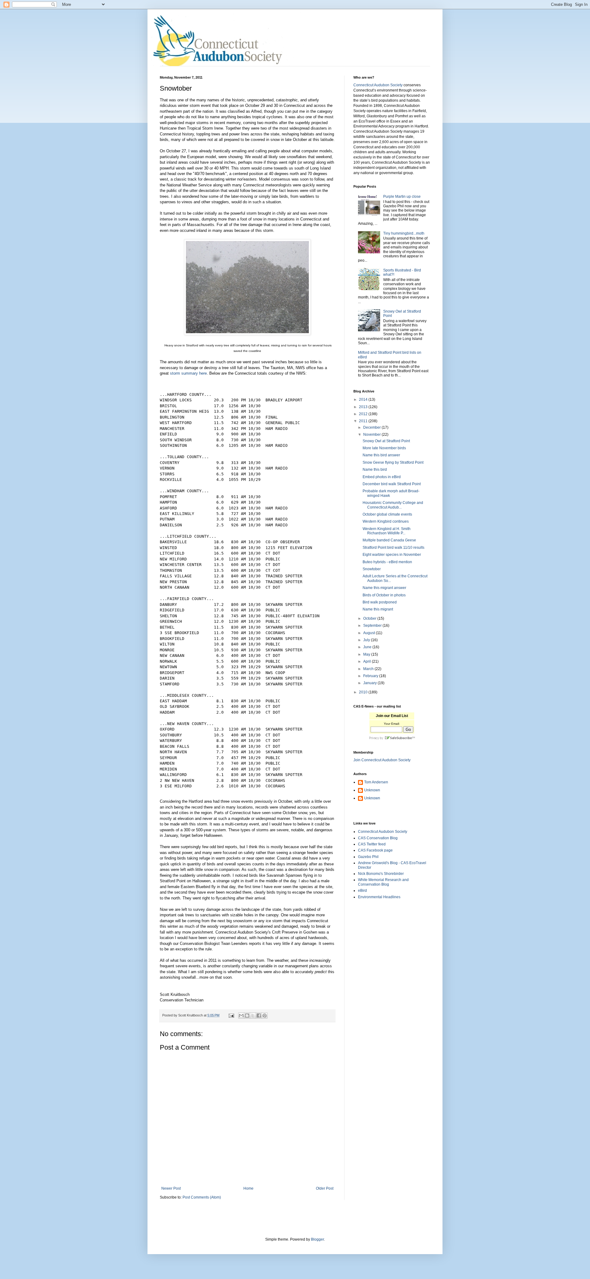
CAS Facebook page (375, 850)
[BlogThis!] (247, 1015)
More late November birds (384, 448)
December (372, 427)
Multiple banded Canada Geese (389, 540)
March (369, 669)
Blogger (317, 1239)
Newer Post (171, 1188)
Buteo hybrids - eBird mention (387, 562)
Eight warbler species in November (392, 554)
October (370, 618)
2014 (363, 399)
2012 (363, 414)
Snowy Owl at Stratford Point (386, 441)
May (367, 654)
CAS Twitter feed (372, 844)
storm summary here (188, 373)
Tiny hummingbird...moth (403, 233)
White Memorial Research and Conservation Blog (383, 882)
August (369, 633)
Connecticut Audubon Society (378, 85)
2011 (363, 421)
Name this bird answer (381, 455)
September (373, 625)
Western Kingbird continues (386, 521)
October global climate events (387, 514)
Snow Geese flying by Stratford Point (393, 462)
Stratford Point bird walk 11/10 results (393, 547)
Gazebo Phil (368, 857)
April (367, 661)
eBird (362, 890)
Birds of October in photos (384, 595)
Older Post (324, 1188)
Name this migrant (378, 609)
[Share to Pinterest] (265, 1015)
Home (248, 1188)
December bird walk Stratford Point (392, 484)
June (367, 647)
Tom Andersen (376, 782)
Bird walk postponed (380, 602)
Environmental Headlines (379, 897)
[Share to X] (253, 1015)
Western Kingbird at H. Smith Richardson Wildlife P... (387, 531)
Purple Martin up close (402, 196)
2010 (363, 692)
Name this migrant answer (384, 588)
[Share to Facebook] (259, 1015)
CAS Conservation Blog (378, 838)
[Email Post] (231, 1015)
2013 (363, 407)
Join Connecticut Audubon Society (382, 760)
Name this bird (375, 469)
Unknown (372, 790)
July (367, 640)
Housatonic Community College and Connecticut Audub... (393, 505)
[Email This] (241, 1015)
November (372, 434)
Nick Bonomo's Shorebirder (381, 874)
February (371, 676)
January (370, 683)
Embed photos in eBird (382, 477)
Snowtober (372, 569)
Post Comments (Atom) (202, 1197)
